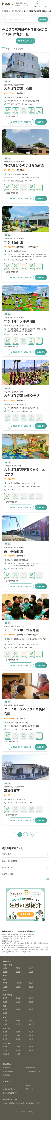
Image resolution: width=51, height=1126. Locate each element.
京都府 (31, 1020)
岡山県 (31, 1031)
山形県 (31, 972)
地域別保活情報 (8, 1071)
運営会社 (28, 1089)
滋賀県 (5, 1024)
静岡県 (31, 1009)
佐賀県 (18, 1046)
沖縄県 (18, 1054)
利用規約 (28, 1085)
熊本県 (5, 1050)
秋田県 (18, 972)
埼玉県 (31, 983)
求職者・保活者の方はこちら (12, 1103)
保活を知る (6, 1067)
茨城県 (18, 987)
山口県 (18, 1035)
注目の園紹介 (7, 1075)
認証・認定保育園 (9, 860)
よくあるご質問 (8, 1089)
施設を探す (7, 961)
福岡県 (5, 1046)
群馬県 (5, 990)
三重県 (5, 1013)
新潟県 (5, 998)
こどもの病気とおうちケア (34, 1071)
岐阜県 (18, 1009)
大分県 (18, 1050)
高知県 (31, 1039)
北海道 (5, 968)
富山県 (18, 998)
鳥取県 (5, 1031)
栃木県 (31, 987)
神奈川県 (19, 983)
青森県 (18, 968)
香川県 (5, 1039)
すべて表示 (44, 879)
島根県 (18, 1031)
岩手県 (31, 968)
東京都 (5, 983)
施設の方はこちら (31, 1103)
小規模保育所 (7, 867)
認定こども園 (7, 874)
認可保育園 (6, 854)
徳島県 (31, 1035)
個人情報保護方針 (9, 1093)
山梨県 (18, 1002)
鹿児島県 (6, 1054)
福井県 (5, 1002)
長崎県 (31, 1046)
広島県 (5, 1035)
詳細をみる (41, 122)
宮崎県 (31, 1050)
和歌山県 (31, 1024)
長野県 (31, 1002)
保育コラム (7, 1063)
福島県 (5, 975)
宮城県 (5, 972)
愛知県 (5, 1009)
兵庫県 (18, 1020)
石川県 (31, 998)
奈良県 (18, 1024)
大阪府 (5, 1020)
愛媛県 (18, 1039)
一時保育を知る (31, 1067)
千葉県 (5, 987)
